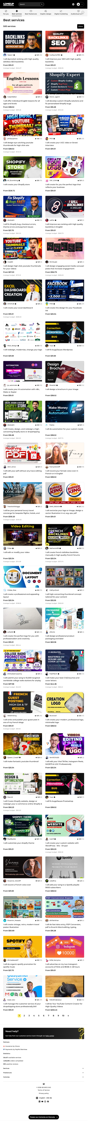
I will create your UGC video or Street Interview (61, 144)
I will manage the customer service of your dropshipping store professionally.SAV (22, 1005)
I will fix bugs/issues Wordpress (59, 350)
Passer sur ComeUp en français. (42, 1117)
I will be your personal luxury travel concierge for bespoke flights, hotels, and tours (21, 513)
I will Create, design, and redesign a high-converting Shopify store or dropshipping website (21, 431)
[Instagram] (45, 1101)
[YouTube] (42, 1101)
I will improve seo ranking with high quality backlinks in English (64, 225)
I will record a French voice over (17, 885)
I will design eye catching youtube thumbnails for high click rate (18, 144)
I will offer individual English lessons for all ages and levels (21, 102)
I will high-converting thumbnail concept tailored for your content (63, 595)
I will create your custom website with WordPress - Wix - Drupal (62, 844)
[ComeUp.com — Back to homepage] (8, 4)
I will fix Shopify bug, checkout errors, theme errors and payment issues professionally (19, 227)
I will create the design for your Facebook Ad (63, 309)
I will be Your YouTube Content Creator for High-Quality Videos (63, 1005)
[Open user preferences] (82, 4)
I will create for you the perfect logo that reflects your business (63, 185)
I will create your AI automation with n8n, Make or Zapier (21, 390)
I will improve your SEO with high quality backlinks (63, 60)
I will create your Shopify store (16, 184)
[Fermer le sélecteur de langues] (57, 1117)
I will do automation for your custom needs (64, 429)
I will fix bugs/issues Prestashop (59, 801)
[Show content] (83, 1068)
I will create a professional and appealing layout (21, 595)
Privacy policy (44, 1093)
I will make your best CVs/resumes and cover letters (62, 679)
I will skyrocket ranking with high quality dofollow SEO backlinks (21, 60)
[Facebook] (48, 1101)
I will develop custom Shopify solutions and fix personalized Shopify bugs (64, 102)
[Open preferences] (73, 4)
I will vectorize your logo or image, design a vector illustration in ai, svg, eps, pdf (64, 511)
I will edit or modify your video (16, 552)
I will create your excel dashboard (18, 308)
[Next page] (68, 1015)
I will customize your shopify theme (18, 843)
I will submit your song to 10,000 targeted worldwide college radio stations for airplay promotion (22, 680)
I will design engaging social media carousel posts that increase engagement (64, 267)
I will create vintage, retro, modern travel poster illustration (21, 925)
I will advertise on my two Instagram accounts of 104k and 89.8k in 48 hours (62, 965)
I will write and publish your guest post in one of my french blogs (21, 721)
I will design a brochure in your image (61, 389)
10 (63, 1015)
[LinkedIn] (39, 1101)
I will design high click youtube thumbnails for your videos (22, 267)
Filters (80, 26)
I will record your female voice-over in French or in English (61, 472)
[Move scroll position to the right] (83, 12)
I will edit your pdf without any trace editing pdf (22, 472)
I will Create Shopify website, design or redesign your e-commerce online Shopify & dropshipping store (22, 804)
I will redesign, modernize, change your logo (22, 350)
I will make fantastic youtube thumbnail (21, 761)
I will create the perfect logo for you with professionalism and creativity (21, 637)
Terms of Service (44, 1090)
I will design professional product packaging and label (59, 637)
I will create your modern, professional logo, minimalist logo (64, 721)
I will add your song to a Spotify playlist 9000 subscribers (62, 886)
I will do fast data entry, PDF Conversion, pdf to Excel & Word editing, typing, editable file (63, 927)
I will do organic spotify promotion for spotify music (19, 965)
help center (50, 1036)
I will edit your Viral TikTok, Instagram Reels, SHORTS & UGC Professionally (64, 762)
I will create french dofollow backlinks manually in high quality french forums (62, 553)
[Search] (41, 4)
